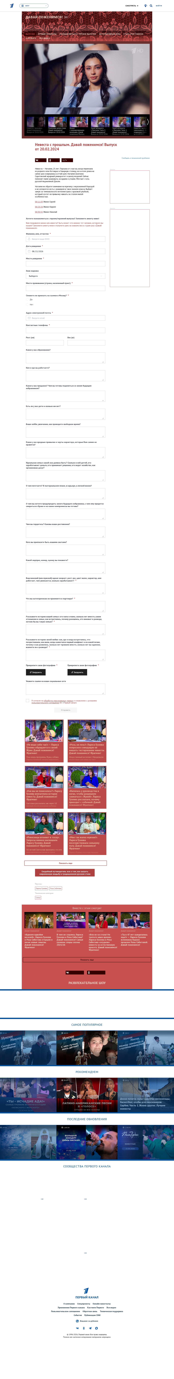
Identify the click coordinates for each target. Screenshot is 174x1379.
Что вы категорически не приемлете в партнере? (49, 598)
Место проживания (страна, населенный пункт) (48, 283)
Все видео (111, 1307)
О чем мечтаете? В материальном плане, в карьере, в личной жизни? (59, 485)
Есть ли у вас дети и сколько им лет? (43, 406)
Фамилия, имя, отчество (37, 233)
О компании (69, 1303)
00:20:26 (39, 207)
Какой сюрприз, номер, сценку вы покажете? (47, 560)
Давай (44, 17)
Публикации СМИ (92, 1315)
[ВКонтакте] (40, 160)
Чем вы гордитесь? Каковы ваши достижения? (48, 524)
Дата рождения (33, 246)
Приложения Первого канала (71, 1307)
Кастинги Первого (95, 1307)
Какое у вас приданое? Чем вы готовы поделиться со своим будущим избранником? (58, 387)
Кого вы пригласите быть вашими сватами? (46, 542)
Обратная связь (90, 1311)
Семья (38, 898)
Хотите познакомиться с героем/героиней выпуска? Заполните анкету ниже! (62, 218)
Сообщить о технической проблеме (136, 158)
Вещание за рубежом (89, 1321)
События (78, 1315)
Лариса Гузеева (41, 888)
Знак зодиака (32, 271)
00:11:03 (39, 201)
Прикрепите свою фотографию (41, 665)
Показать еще (65, 863)
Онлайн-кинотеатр (102, 1303)
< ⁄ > (65, 160)
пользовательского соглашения (45, 702)
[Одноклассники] (54, 160)
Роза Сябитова (55, 888)
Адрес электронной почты (38, 313)
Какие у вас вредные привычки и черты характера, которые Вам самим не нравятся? (61, 443)
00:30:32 (39, 212)
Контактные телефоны (37, 325)
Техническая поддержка (111, 1311)
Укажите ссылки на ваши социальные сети (46, 681)
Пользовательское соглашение (65, 1311)
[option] (36, 123)
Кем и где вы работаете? (38, 367)
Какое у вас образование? (38, 350)
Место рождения (34, 258)
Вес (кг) (71, 337)
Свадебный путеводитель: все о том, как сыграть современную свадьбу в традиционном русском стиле (64, 872)
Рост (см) (30, 337)
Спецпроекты (83, 1303)
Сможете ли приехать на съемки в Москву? (46, 295)
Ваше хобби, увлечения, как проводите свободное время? (53, 424)
